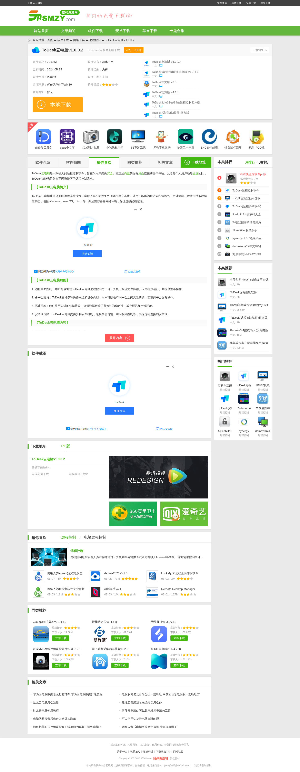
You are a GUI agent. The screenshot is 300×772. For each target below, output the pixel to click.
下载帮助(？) (163, 751)
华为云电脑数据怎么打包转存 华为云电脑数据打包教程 (67, 694)
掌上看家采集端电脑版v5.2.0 (110, 649)
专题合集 (177, 31)
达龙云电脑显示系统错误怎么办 (142, 702)
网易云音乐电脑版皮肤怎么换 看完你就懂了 (149, 727)
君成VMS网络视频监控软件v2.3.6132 (56, 649)
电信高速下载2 (78, 474)
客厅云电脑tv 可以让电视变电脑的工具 (146, 710)
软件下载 (236, 3)
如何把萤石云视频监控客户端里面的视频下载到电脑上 (67, 727)
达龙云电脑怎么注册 (46, 702)
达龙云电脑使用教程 (46, 710)
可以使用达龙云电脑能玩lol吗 (140, 718)
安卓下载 (251, 3)
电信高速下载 (40, 474)
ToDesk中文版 (164, 82)
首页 (50, 40)
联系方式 (135, 751)
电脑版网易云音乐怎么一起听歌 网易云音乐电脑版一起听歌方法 (160, 695)
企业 (195, 173)
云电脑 (45, 173)
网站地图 (178, 751)
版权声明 (148, 751)
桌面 (141, 173)
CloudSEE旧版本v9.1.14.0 (49, 621)
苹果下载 (265, 3)
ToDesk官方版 (165, 92)
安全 (110, 173)
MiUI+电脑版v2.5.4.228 (166, 649)
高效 (127, 173)
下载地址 (258, 50)
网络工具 (79, 40)
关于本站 (122, 751)
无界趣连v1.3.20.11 (163, 621)
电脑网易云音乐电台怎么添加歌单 (54, 718)
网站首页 (41, 31)
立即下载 (61, 638)
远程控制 (95, 40)
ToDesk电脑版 (166, 61)
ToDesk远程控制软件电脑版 (175, 71)
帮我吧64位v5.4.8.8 (104, 621)
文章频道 (222, 3)
